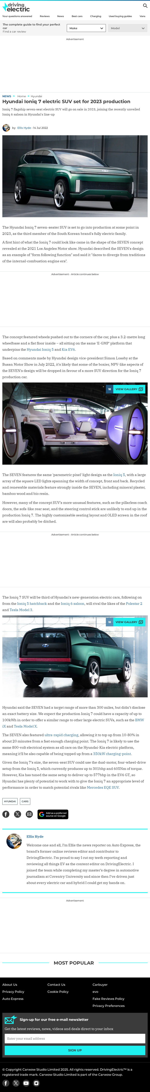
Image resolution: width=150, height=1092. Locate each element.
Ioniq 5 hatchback (31, 603)
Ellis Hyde (24, 128)
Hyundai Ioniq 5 (40, 349)
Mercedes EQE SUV (103, 787)
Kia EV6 (68, 349)
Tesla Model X (25, 726)
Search (145, 5)
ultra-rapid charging (61, 735)
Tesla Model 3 (21, 610)
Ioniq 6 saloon (72, 603)
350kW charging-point (112, 753)
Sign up (75, 1050)
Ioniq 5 (119, 474)
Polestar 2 (134, 603)
